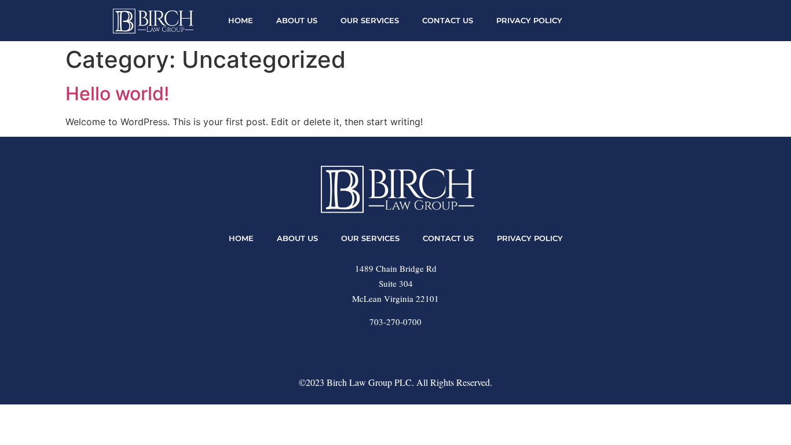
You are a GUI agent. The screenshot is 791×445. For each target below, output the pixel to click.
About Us (296, 20)
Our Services (369, 20)
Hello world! (117, 93)
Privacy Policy (529, 20)
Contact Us (447, 20)
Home (240, 20)
